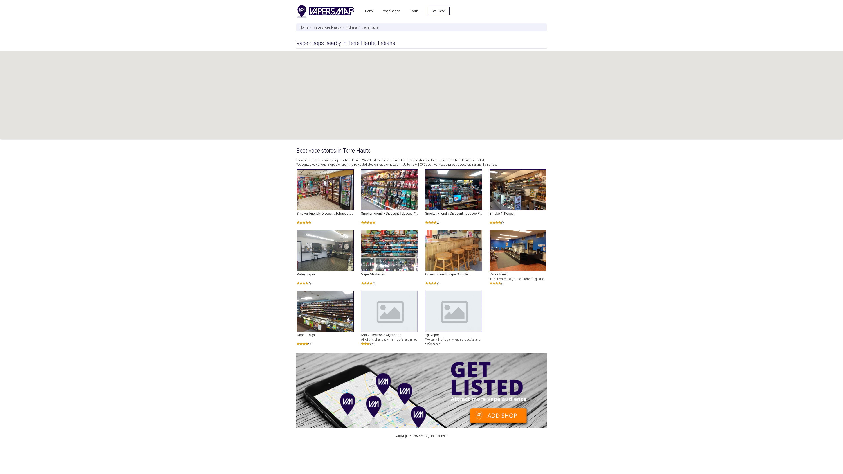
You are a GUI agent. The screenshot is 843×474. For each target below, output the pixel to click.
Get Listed (438, 11)
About (413, 11)
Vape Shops (391, 11)
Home (369, 11)
